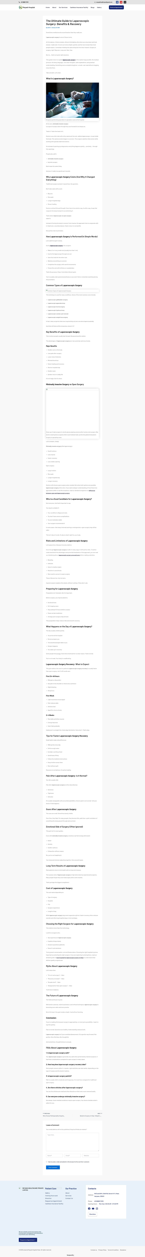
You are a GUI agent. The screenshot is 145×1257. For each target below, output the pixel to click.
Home (48, 7)
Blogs (92, 7)
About (54, 7)
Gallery (99, 7)
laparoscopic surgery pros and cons (69, 555)
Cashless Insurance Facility (79, 7)
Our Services (63, 7)
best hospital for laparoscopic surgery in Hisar (70, 957)
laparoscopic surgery (69, 60)
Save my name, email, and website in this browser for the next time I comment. (68, 1162)
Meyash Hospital (29, 7)
